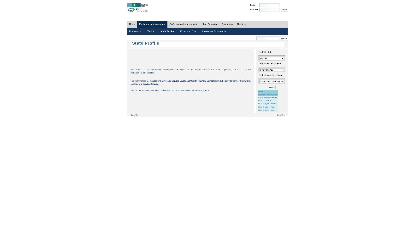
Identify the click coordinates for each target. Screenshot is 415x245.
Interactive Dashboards (214, 31)
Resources (227, 24)
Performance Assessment (152, 24)
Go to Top (134, 115)
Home (132, 24)
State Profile (167, 31)
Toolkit (150, 31)
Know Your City (188, 31)
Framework (135, 31)
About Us (241, 24)
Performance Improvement (183, 24)
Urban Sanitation (209, 24)
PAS (138, 8)
